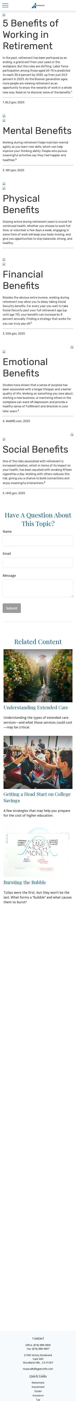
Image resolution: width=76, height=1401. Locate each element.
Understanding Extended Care (36, 707)
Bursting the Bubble (25, 882)
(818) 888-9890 (42, 1345)
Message (9, 575)
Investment (38, 1387)
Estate (38, 1391)
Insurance (38, 1395)
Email (7, 553)
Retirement (38, 1382)
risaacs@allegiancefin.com (38, 1368)
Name (7, 531)
